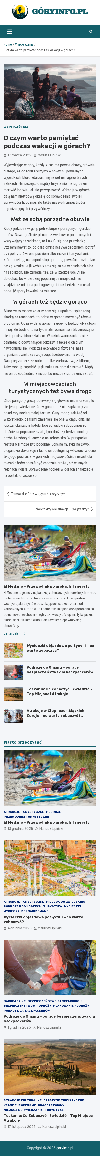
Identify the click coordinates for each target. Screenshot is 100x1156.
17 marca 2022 (19, 155)
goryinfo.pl (64, 1148)
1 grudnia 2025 (19, 1027)
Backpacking (15, 1001)
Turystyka (52, 906)
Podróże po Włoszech (22, 906)
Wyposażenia (16, 127)
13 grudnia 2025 (20, 829)
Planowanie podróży (71, 1005)
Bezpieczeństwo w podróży (27, 1005)
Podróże (53, 812)
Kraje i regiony (51, 1105)
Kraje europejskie (20, 1105)
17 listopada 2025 (22, 1127)
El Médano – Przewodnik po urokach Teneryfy (47, 586)
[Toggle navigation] (10, 31)
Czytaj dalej (12, 633)
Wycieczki (72, 906)
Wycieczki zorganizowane (26, 911)
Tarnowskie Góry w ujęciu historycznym (38, 494)
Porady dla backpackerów (27, 1010)
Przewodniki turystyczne (26, 816)
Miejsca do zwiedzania (65, 901)
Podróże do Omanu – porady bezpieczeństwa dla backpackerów (60, 669)
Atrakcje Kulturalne (23, 1100)
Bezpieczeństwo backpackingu (55, 1001)
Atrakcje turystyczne (24, 812)
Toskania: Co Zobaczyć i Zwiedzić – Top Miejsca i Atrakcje (59, 691)
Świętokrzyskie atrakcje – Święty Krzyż (62, 509)
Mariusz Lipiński (49, 155)
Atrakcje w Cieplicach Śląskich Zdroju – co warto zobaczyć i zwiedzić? (55, 715)
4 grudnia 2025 (20, 928)
